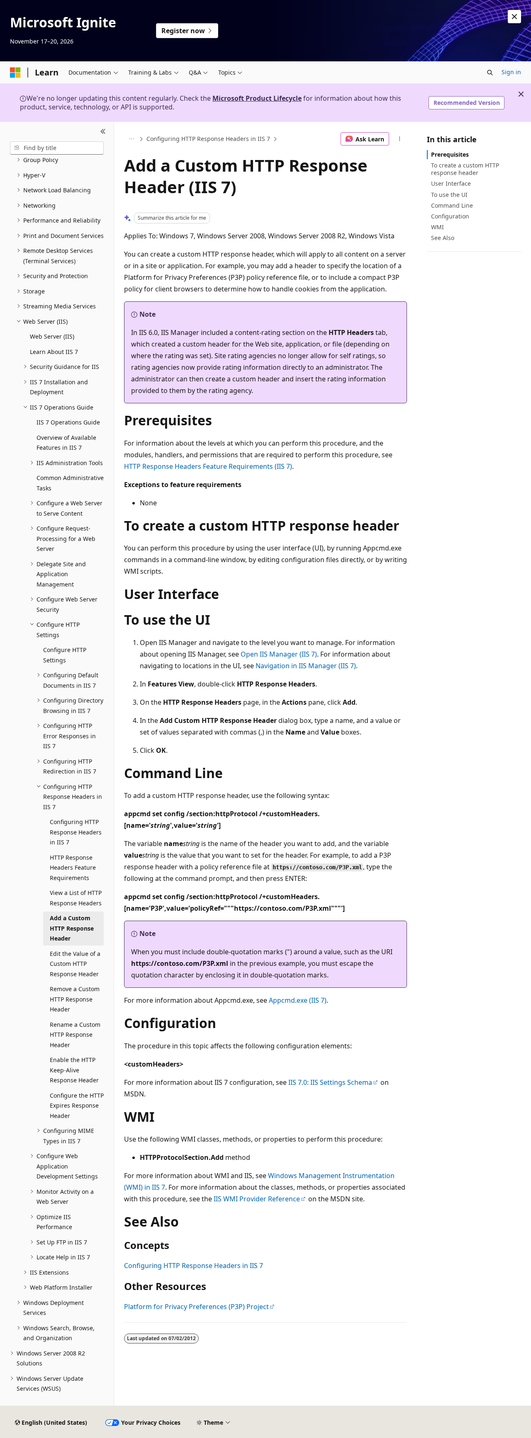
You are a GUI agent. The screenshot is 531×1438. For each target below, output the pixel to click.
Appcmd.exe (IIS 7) (297, 1000)
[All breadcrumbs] (131, 138)
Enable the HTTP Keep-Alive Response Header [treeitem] (74, 1070)
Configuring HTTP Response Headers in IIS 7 (208, 139)
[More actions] (399, 138)
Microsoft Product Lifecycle (257, 98)
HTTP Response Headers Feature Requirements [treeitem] (73, 868)
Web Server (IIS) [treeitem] (52, 336)
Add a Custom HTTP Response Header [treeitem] (72, 928)
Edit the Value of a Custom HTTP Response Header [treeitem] (75, 964)
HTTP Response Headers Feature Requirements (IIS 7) (208, 466)
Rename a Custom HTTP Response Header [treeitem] (75, 1035)
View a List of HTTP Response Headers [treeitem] (76, 898)
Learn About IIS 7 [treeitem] (54, 352)
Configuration (450, 216)
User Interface (451, 183)
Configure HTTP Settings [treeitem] (64, 655)
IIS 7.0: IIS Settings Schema (330, 1082)
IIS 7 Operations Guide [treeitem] (68, 422)
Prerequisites (450, 154)
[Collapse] (103, 131)
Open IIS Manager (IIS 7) (279, 654)
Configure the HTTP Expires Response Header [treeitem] (77, 1105)
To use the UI (449, 195)
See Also (442, 238)
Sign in (511, 72)
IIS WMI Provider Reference (257, 1198)
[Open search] (490, 72)
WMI (437, 227)
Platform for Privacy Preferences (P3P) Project (196, 1306)
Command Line (452, 205)
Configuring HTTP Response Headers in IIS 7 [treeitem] (76, 832)
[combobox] (57, 148)
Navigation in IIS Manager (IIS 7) (306, 665)
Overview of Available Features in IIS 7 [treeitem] (66, 443)
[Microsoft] (15, 72)
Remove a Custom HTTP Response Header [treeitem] (75, 999)
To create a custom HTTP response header (465, 169)
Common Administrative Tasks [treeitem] (70, 483)
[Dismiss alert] (514, 16)
